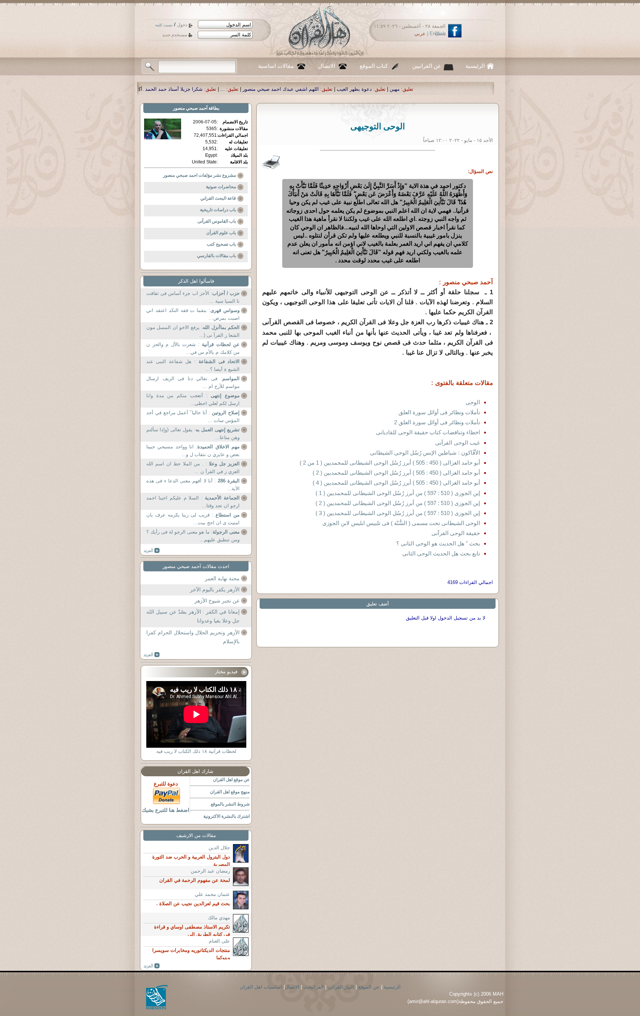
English (438, 33)
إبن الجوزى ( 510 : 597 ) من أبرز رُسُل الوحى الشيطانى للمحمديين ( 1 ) (398, 493)
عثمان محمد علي (212, 894)
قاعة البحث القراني (218, 198)
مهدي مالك (219, 917)
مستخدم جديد (174, 34)
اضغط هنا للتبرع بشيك (165, 810)
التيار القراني (341, 987)
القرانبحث (313, 987)
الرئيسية (475, 66)
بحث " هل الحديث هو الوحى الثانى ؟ (438, 543)
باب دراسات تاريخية (218, 209)
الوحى (473, 402)
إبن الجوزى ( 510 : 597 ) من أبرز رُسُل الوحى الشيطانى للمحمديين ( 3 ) (398, 513)
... (306, 89)
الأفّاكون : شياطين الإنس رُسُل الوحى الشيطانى (425, 452)
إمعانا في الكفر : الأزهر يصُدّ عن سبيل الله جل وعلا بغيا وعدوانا (193, 616)
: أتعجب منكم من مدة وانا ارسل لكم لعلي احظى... (193, 399)
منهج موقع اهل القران (230, 791)
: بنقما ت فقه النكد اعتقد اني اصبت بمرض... (193, 314)
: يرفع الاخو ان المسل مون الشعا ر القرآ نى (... (193, 331)
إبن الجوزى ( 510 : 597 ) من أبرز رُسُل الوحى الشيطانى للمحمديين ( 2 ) (398, 503)
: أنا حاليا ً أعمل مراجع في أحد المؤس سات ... (193, 417)
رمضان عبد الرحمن (210, 871)
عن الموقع (369, 987)
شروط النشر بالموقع (230, 804)
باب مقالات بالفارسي (216, 255)
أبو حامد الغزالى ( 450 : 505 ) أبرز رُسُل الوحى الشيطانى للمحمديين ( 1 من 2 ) (390, 462)
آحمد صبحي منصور (190, 108)
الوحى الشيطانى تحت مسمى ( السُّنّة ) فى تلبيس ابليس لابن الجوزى (401, 523)
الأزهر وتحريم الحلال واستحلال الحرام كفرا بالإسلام (193, 637)
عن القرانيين (426, 66)
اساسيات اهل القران (261, 987)
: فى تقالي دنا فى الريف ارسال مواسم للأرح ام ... (193, 382)
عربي (420, 33)
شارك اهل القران (195, 771)
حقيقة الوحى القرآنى (455, 533)
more (151, 550)
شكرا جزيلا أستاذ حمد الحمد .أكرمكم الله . (242, 89)
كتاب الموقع (374, 66)
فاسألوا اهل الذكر (196, 281)
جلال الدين (219, 847)
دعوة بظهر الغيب (437, 89)
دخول (182, 24)
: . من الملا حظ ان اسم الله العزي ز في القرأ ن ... (193, 468)
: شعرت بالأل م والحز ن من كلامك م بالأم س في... (193, 348)
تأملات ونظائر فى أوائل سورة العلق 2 (437, 422)
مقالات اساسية (276, 66)
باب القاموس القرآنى (216, 221)
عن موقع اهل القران (231, 779)
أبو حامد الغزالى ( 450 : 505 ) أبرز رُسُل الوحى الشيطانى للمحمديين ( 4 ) (396, 482)
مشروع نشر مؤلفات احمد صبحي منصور (199, 175)
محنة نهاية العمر (222, 578)
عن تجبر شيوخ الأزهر (217, 601)
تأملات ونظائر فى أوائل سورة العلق (439, 412)
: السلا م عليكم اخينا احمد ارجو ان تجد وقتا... (193, 502)
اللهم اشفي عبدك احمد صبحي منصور (364, 89)
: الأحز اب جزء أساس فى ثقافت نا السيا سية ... (193, 297)
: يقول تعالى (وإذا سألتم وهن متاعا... (193, 434)
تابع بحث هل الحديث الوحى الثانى (441, 553)
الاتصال (326, 66)
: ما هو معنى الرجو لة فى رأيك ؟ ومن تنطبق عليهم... (193, 536)
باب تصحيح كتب (221, 244)
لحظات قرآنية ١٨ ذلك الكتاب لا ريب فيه (196, 751)
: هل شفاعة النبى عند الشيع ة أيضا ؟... (193, 365)
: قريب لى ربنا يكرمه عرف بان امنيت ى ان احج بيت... (193, 519)
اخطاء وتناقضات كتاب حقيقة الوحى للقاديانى (428, 432)
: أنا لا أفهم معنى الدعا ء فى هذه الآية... (193, 485)
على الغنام (219, 941)
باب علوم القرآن (221, 232)
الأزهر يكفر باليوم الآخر (215, 589)
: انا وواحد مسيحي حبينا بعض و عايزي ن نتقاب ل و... (193, 451)
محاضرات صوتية (221, 186)
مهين (477, 89)
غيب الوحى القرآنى (457, 442)
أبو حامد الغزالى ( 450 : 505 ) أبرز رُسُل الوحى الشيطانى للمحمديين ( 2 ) (396, 472)
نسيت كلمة (164, 25)
